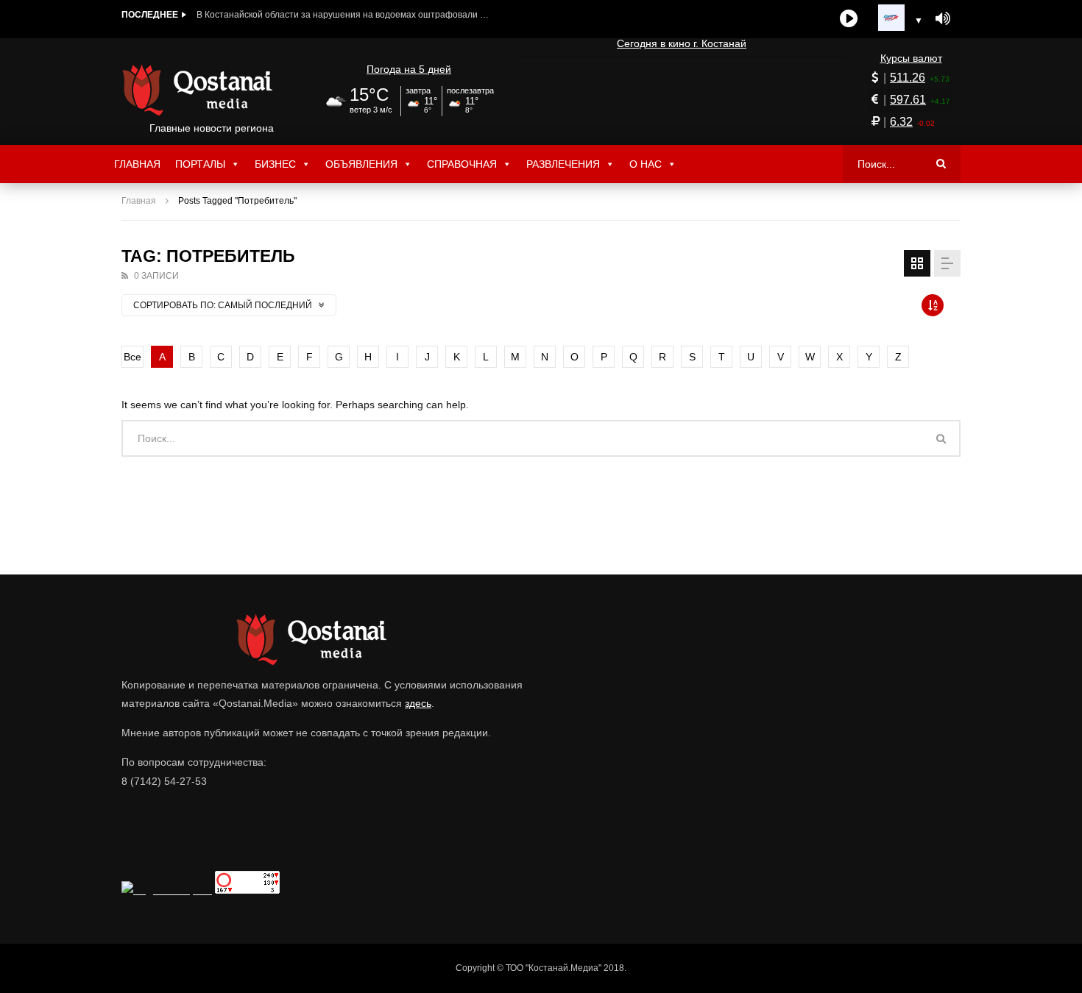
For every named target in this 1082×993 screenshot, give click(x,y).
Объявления (361, 164)
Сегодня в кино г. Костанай (681, 43)
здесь (418, 703)
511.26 (907, 77)
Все (132, 357)
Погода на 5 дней (409, 69)
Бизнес (275, 164)
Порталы (200, 164)
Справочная (462, 164)
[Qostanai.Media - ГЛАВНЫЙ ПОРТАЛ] (211, 89)
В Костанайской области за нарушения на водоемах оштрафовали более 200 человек (344, 15)
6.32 (901, 121)
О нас (645, 164)
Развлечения (563, 164)
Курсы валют (911, 58)
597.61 (908, 99)
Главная (137, 164)
